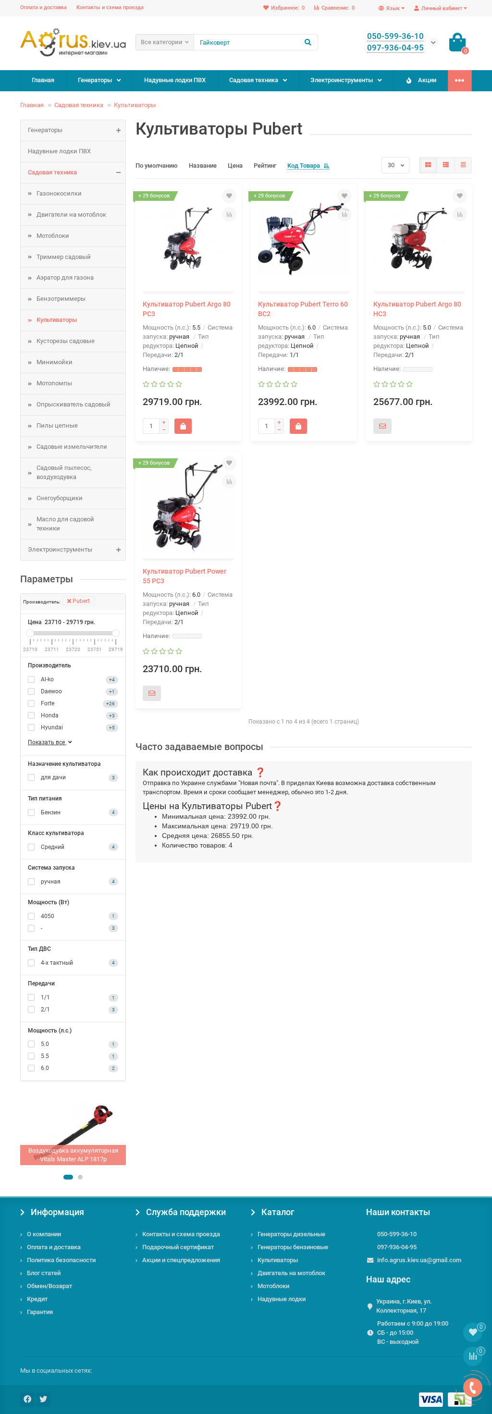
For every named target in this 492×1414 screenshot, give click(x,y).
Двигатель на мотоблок (291, 1273)
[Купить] (183, 426)
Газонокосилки (59, 193)
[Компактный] (463, 165)
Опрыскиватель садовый (74, 404)
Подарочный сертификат (178, 1247)
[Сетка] (428, 165)
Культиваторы (135, 105)
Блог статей (44, 1273)
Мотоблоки (53, 235)
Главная (43, 80)
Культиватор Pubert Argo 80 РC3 (187, 309)
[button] (68, 1177)
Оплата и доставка (43, 7)
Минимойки (55, 362)
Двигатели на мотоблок (71, 214)
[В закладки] (229, 196)
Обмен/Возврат (49, 1286)
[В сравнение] (229, 214)
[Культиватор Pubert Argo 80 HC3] (419, 239)
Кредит (37, 1299)
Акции (427, 80)
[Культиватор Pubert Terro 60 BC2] (303, 239)
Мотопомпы (54, 383)
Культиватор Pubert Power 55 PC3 (184, 576)
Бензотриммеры (61, 298)
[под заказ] (382, 426)
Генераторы (95, 80)
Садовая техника (253, 80)
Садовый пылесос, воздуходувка (64, 472)
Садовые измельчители (72, 446)
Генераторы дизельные (291, 1234)
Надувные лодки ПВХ (175, 80)
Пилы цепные (57, 425)
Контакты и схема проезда (110, 7)
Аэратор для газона (65, 277)
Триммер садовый (64, 256)
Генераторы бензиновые (293, 1247)
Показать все (47, 742)
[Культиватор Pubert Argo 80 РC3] (188, 239)
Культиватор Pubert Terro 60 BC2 (303, 309)
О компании (44, 1234)
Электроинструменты (341, 80)
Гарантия (40, 1312)
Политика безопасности (61, 1260)
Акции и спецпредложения (181, 1260)
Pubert (80, 601)
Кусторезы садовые (66, 340)
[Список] (446, 165)
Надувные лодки (282, 1299)
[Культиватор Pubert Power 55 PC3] (188, 506)
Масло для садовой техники (65, 524)
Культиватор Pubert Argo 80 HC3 (417, 309)
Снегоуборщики (60, 498)
